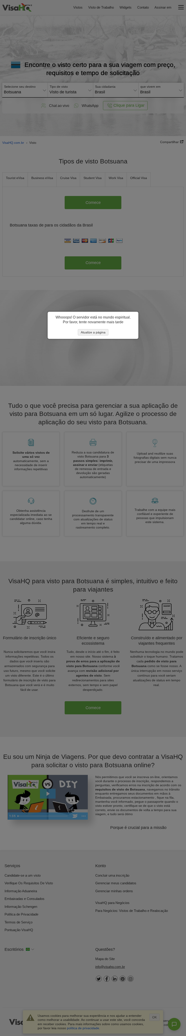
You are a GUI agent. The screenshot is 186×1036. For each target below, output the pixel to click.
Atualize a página (93, 332)
